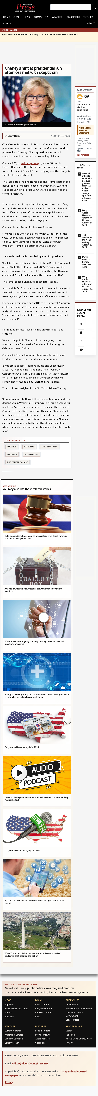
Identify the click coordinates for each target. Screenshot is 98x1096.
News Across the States (16, 1008)
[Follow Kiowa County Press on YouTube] (81, 349)
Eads (37, 1016)
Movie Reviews (42, 1034)
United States (50, 446)
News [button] (27, 16)
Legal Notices (72, 1019)
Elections (9, 1016)
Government (32, 454)
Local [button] (16, 16)
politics (11, 446)
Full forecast (83, 155)
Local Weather (12, 1042)
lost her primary (30, 163)
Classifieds (73, 16)
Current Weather (13, 1030)
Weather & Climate (14, 1034)
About (91, 23)
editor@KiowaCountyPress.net (30, 1063)
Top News (10, 1004)
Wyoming (12, 454)
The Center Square (17, 462)
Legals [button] (7, 23)
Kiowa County (42, 1004)
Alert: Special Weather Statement (85, 130)
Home (6, 16)
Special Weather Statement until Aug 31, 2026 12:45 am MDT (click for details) (39, 34)
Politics (8, 1012)
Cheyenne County (43, 1008)
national (29, 446)
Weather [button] (57, 16)
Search (69, 1030)
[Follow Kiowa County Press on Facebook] (81, 332)
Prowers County (43, 1012)
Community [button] (41, 16)
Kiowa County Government (79, 1008)
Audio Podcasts (42, 1038)
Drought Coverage (14, 1038)
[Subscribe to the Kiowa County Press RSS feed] (81, 341)
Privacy (69, 1042)
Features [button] (88, 16)
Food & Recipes (42, 1030)
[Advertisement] (85, 426)
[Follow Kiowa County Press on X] (81, 324)
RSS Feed (70, 1034)
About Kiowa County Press (79, 1038)
